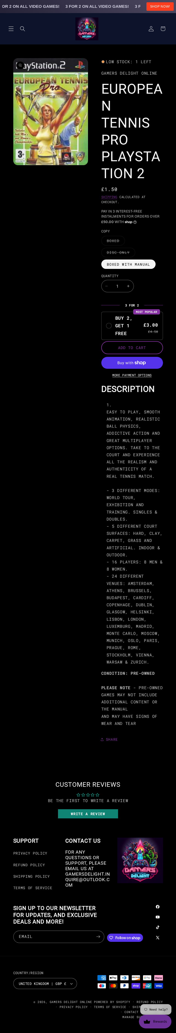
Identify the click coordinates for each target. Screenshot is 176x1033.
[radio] (132, 326)
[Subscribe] (98, 937)
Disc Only (121, 253)
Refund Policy (29, 864)
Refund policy (150, 1002)
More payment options (132, 375)
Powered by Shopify (112, 1002)
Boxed (116, 241)
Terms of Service (32, 887)
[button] (11, 29)
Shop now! (160, 6)
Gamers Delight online (71, 1002)
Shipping (109, 197)
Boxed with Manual (128, 264)
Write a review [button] (88, 813)
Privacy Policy (30, 853)
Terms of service (110, 1007)
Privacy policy (74, 1007)
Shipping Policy (31, 876)
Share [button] (112, 739)
